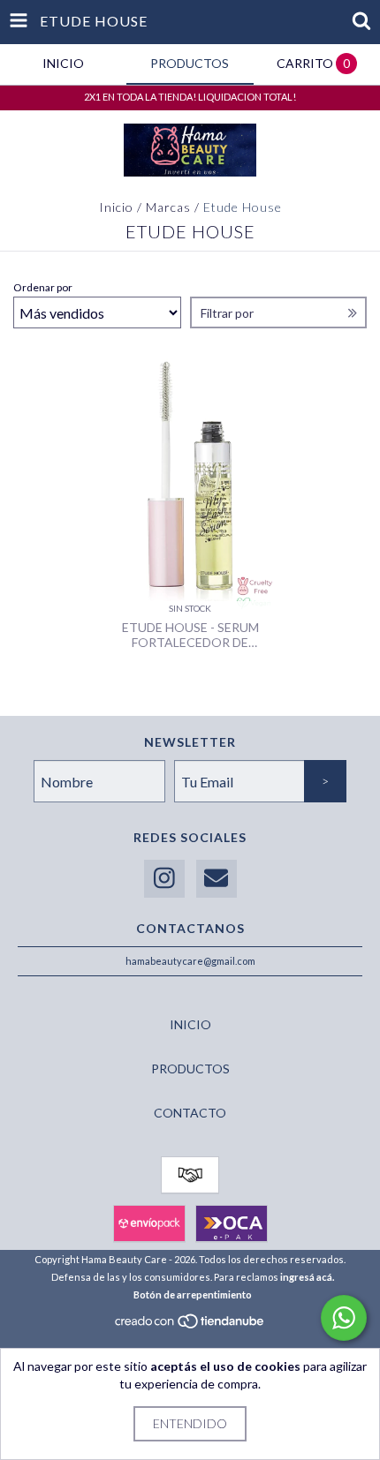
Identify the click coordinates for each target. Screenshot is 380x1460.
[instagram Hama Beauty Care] (164, 879)
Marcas (168, 206)
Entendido (190, 1423)
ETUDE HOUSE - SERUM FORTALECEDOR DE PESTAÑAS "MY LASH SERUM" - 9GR (190, 635)
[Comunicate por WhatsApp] (344, 1318)
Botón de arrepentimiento (192, 1294)
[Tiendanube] (190, 1325)
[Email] (216, 879)
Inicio (116, 206)
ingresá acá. (307, 1277)
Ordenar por (42, 287)
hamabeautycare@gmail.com (190, 961)
